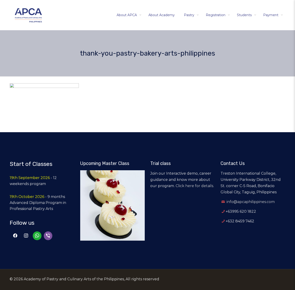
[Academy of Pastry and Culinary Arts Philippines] (28, 15)
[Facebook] (15, 235)
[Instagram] (26, 235)
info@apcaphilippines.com (251, 202)
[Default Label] (37, 235)
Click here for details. (195, 186)
